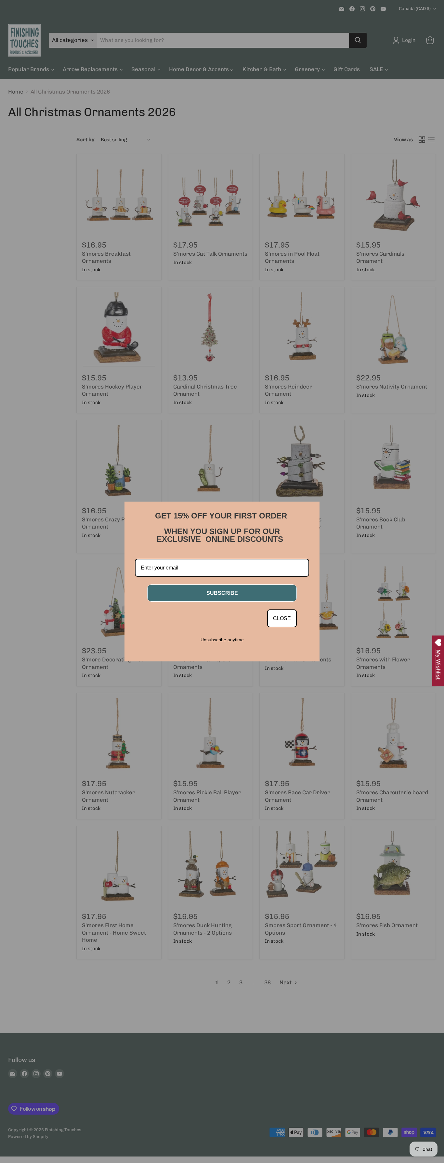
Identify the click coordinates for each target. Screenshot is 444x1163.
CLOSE (282, 618)
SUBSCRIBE (222, 593)
